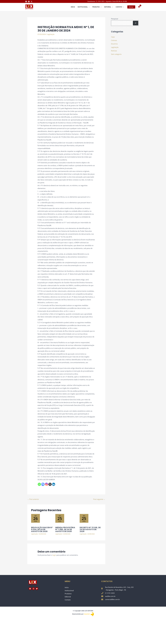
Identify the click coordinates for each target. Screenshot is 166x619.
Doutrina (114, 44)
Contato (68, 600)
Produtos (68, 594)
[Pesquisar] (135, 23)
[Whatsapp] (39, 484)
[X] (50, 484)
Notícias (114, 51)
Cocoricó (87, 614)
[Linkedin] (53, 484)
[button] (89, 7)
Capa (113, 37)
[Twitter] (31, 1)
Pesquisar (114, 19)
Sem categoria (116, 54)
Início (67, 587)
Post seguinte (99, 499)
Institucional (69, 590)
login (54, 555)
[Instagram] (29, 1)
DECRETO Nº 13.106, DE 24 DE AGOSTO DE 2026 (90, 529)
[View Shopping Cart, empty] (139, 7)
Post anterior (33, 499)
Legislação (50, 34)
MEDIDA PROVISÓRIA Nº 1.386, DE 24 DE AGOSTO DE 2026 (65, 529)
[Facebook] (26, 1)
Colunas (114, 40)
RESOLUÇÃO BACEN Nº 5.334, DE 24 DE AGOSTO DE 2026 (42, 529)
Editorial (68, 597)
